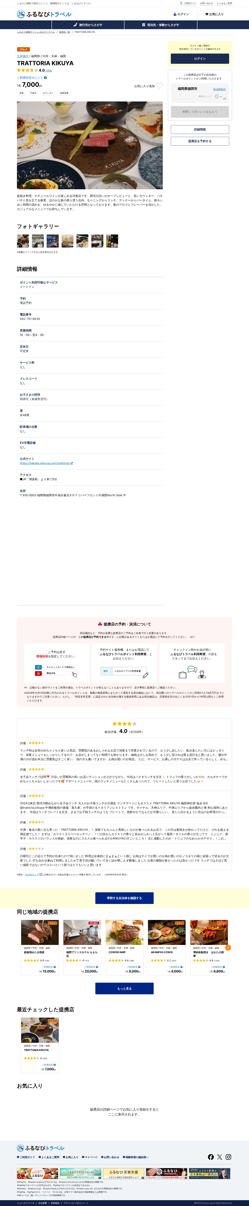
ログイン (183, 14)
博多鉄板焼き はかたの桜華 (208, 954)
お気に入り (216, 14)
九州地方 (23, 56)
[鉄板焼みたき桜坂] (40, 932)
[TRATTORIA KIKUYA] (40, 1030)
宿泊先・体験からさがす (163, 25)
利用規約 (55, 1203)
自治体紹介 (219, 89)
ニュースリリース (25, 1203)
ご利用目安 (47, 967)
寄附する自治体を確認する (124, 898)
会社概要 (42, 1203)
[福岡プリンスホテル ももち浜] (82, 932)
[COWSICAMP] (124, 932)
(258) (49, 70)
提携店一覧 (64, 32)
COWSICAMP (117, 952)
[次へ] (228, 948)
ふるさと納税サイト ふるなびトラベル (36, 32)
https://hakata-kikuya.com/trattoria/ (45, 463)
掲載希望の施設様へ (137, 1157)
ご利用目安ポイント (30, 77)
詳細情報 (200, 129)
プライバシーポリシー (74, 1203)
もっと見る (124, 988)
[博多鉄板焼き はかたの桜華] (209, 932)
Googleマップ (32, 874)
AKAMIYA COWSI (162, 952)
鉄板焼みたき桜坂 (34, 952)
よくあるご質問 (224, 3)
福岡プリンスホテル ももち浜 (82, 954)
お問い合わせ (206, 3)
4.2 (171, 960)
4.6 (44, 960)
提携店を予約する (200, 141)
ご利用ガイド (189, 3)
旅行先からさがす (91, 25)
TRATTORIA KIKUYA (36, 1050)
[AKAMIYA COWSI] (167, 932)
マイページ (91, 1157)
